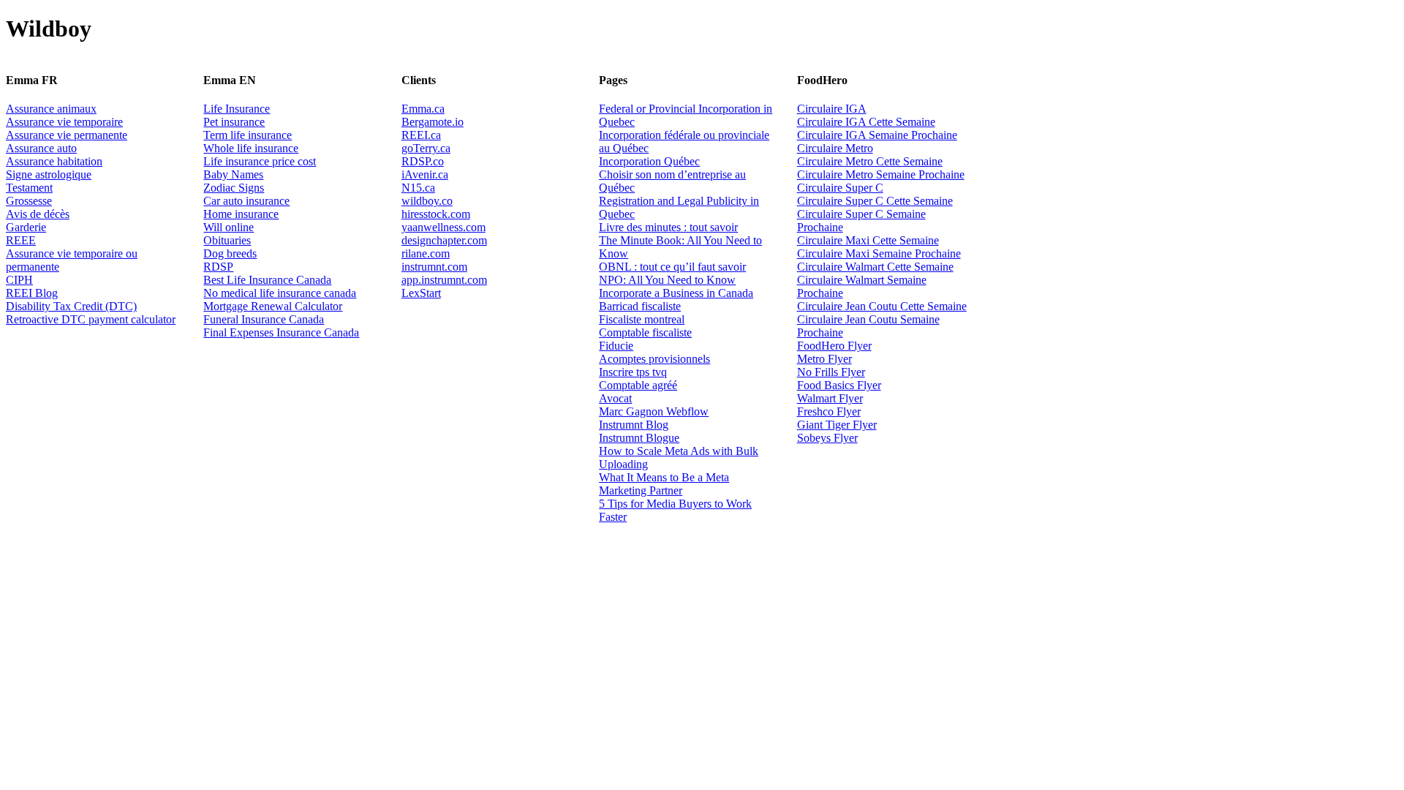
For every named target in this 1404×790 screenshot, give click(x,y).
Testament (29, 187)
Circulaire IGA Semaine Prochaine (877, 135)
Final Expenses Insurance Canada (281, 332)
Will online (228, 227)
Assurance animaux (51, 108)
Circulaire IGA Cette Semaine (866, 122)
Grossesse (29, 201)
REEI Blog (32, 293)
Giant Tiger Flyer (837, 424)
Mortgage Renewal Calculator (272, 306)
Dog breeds (230, 253)
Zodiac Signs (233, 187)
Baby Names (233, 174)
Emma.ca (423, 108)
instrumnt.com (434, 266)
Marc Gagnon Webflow (654, 411)
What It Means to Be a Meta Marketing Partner (664, 484)
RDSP (218, 266)
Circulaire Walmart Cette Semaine (875, 266)
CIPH (19, 280)
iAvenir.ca (424, 174)
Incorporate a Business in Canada (676, 293)
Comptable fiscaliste (645, 332)
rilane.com (425, 253)
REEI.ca (421, 135)
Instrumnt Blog (633, 424)
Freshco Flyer (829, 411)
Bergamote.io (432, 122)
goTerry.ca (425, 148)
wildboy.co (427, 201)
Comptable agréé (638, 385)
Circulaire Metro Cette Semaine (870, 161)
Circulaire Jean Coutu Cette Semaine (882, 306)
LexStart (421, 293)
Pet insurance (234, 122)
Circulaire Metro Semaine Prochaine (881, 174)
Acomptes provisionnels (654, 359)
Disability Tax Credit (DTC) (71, 306)
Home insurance (241, 214)
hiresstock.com (435, 214)
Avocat (615, 398)
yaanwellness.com (443, 227)
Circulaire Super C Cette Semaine (875, 201)
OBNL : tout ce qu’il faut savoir (672, 266)
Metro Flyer (824, 359)
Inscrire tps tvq (633, 372)
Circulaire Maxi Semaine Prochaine (879, 253)
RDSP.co (422, 161)
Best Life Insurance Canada (267, 280)
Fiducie (616, 345)
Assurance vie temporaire (64, 122)
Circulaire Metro (835, 148)
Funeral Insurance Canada (263, 319)
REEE (21, 240)
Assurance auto (41, 148)
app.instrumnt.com (444, 280)
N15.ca (418, 187)
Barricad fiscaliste (640, 306)
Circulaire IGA (832, 108)
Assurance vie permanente (66, 135)
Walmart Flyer (830, 398)
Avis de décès (37, 214)
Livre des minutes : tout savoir (668, 227)
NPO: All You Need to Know (667, 280)
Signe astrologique (48, 174)
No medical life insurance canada (279, 293)
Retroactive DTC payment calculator (91, 319)
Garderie (26, 227)
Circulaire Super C (840, 187)
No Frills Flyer (831, 372)
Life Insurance (236, 108)
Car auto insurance (246, 201)
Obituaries (227, 240)
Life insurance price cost (259, 161)
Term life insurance (247, 135)
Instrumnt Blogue (639, 438)
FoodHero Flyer (834, 345)
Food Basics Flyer (839, 385)
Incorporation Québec (649, 161)
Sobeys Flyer (827, 438)
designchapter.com (444, 240)
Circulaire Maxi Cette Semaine (868, 240)
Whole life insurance (250, 148)
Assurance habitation (54, 161)
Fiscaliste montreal (641, 319)
